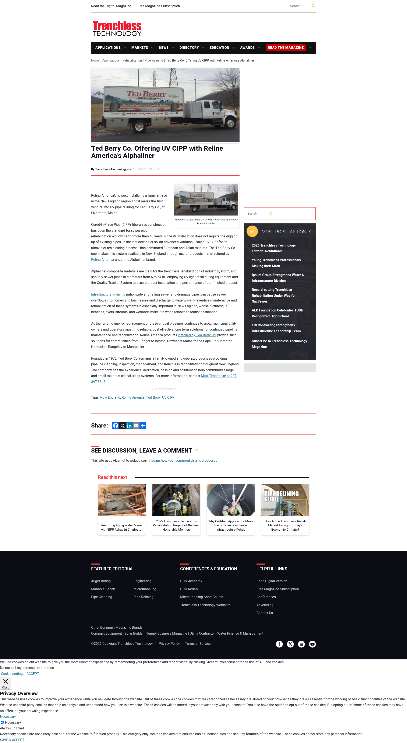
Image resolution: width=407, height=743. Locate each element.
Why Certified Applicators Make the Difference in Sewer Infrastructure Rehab (230, 525)
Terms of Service (198, 643)
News (164, 47)
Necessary (13, 722)
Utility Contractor (202, 633)
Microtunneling (145, 589)
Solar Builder (134, 633)
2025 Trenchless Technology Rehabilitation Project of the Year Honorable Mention (176, 525)
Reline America (102, 259)
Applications (108, 47)
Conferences (266, 597)
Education (219, 47)
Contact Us (264, 612)
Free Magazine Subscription (159, 6)
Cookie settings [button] (12, 673)
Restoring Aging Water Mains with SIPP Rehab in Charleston (121, 527)
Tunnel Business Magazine (166, 633)
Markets (139, 47)
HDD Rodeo (189, 589)
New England (110, 397)
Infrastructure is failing (108, 294)
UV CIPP (168, 397)
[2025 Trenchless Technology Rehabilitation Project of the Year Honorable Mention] (176, 500)
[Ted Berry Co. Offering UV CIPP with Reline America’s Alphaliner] (165, 105)
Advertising (264, 605)
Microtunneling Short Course (201, 597)
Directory (189, 47)
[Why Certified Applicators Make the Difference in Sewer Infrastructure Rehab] (231, 500)
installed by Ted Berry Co (197, 335)
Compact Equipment (106, 633)
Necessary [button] (8, 716)
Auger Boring (101, 581)
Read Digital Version (271, 581)
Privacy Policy (169, 643)
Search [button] (314, 6)
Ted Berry (153, 397)
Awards (247, 47)
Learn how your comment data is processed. (184, 460)
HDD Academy (191, 581)
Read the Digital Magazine (111, 6)
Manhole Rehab (103, 589)
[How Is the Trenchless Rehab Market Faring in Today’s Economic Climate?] (285, 500)
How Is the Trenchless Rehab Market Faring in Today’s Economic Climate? (285, 525)
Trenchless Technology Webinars (205, 605)
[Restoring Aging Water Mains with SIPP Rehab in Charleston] (122, 500)
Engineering (143, 581)
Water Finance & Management (240, 633)
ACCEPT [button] (32, 673)
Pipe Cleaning (101, 597)
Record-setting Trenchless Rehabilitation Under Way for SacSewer (274, 295)
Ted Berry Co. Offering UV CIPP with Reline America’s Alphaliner (157, 152)
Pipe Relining (143, 597)
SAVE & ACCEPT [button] (12, 740)
